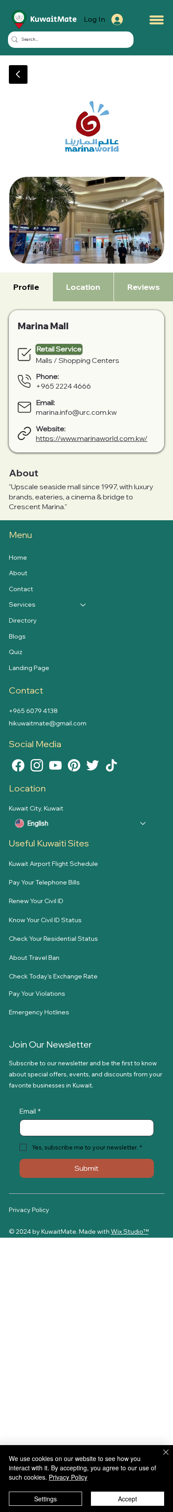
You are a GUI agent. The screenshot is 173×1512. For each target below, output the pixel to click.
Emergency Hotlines (39, 1012)
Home (18, 557)
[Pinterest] (74, 764)
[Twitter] (92, 764)
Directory (23, 620)
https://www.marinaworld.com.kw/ (92, 438)
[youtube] (55, 764)
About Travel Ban (34, 958)
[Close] (160, 1457)
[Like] (18, 764)
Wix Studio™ (130, 1231)
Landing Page (29, 668)
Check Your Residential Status (53, 939)
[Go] (18, 74)
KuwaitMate (53, 19)
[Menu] (156, 20)
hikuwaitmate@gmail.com (47, 723)
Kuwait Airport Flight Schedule (53, 864)
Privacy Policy (29, 1210)
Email (30, 1111)
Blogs (17, 636)
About (18, 573)
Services (22, 604)
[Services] (83, 605)
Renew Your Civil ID (36, 901)
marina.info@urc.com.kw (76, 412)
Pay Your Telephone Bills (44, 882)
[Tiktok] (111, 764)
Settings (45, 1498)
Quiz (15, 652)
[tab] (26, 287)
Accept (127, 1498)
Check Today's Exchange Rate (53, 976)
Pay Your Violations (37, 994)
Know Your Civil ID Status (45, 920)
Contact (21, 589)
